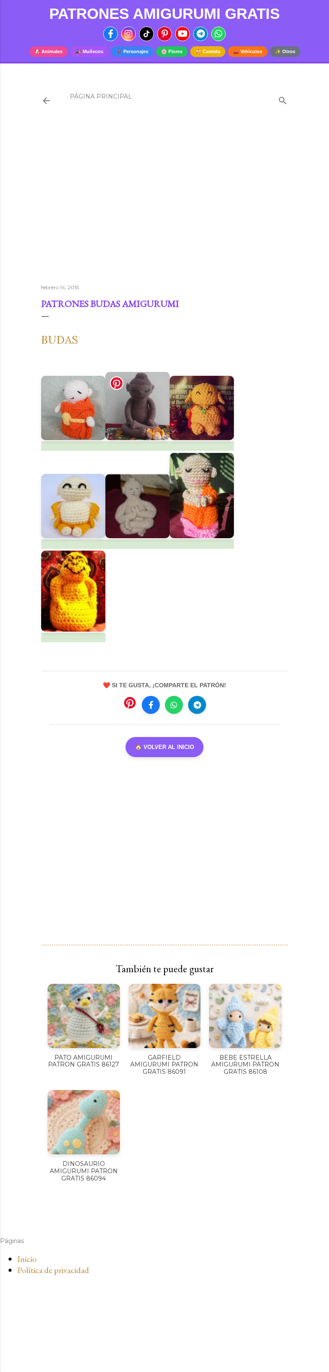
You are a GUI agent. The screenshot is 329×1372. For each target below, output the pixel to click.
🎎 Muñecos (89, 51)
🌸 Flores (171, 51)
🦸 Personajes (132, 51)
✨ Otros (285, 51)
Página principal (101, 96)
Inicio (26, 1258)
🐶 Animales (48, 51)
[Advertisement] (164, 203)
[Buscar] (283, 98)
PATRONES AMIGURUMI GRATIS (164, 13)
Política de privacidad (53, 1270)
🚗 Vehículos (247, 51)
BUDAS (59, 340)
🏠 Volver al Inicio (164, 747)
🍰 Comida (207, 51)
